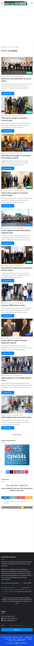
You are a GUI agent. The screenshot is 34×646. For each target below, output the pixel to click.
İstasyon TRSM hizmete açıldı (13, 305)
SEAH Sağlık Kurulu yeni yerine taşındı (16, 417)
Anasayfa (4, 47)
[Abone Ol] (17, 485)
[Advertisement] (17, 26)
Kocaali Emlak (8, 639)
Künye (14, 639)
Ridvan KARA (6, 76)
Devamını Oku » (7, 93)
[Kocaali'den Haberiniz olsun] (15, 3)
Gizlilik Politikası (21, 639)
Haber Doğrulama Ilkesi (19, 640)
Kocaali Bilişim (28, 637)
